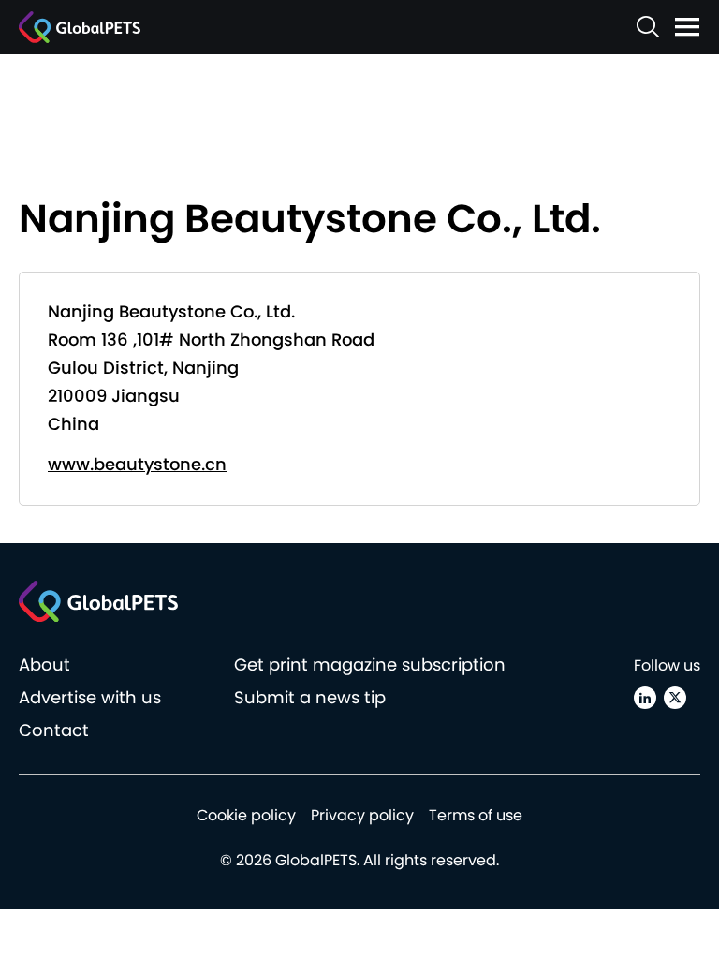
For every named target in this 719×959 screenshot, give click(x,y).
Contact (54, 730)
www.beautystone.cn (137, 464)
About (44, 664)
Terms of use (475, 815)
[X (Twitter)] (675, 697)
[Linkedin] (645, 697)
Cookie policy (246, 815)
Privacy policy (362, 815)
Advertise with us (90, 697)
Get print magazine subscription (370, 664)
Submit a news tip (310, 697)
